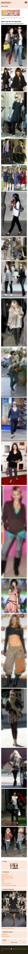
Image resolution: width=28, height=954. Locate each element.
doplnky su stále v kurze (7, 876)
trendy (3, 881)
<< (3, 942)
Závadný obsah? (16, 948)
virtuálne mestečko (6, 936)
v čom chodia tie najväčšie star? (13, 17)
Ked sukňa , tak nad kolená (8, 928)
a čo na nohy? (5, 874)
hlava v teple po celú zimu (8, 878)
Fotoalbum (5, 17)
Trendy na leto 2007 (6, 883)
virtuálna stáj (4, 934)
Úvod (2, 17)
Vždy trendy (4, 6)
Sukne (3, 879)
